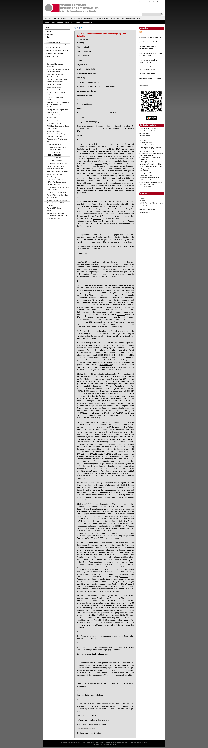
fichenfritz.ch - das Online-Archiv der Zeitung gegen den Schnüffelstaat (58, 104)
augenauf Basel (144, 133)
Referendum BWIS (145, 175)
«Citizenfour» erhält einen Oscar (58, 115)
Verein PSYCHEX (145, 187)
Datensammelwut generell (54, 53)
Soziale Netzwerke (52, 56)
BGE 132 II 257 (102, 355)
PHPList (130, 742)
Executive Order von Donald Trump (56, 98)
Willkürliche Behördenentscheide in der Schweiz (58, 127)
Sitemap (160, 2)
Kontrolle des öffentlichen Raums (57, 50)
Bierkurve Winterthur (146, 142)
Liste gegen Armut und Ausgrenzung (147, 169)
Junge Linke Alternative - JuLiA (150, 164)
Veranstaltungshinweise (60, 22)
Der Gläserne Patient (53, 48)
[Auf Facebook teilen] (79, 28)
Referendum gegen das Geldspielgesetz (55, 75)
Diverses (48, 59)
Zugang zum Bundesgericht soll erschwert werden (57, 111)
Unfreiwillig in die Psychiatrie (57, 163)
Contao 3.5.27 (99, 742)
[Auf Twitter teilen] (82, 28)
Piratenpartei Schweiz (146, 173)
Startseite (48, 18)
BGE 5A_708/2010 (54, 155)
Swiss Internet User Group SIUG (150, 182)
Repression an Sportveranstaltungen (53, 41)
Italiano (140, 2)
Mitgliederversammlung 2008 (57, 200)
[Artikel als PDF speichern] (77, 28)
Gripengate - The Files (54, 123)
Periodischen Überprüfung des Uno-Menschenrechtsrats (57, 135)
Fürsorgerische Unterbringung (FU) (57, 140)
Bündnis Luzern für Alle (147, 145)
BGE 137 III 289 (125, 379)
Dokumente (78, 18)
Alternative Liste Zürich (147, 131)
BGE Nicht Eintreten (55, 160)
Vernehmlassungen (128, 18)
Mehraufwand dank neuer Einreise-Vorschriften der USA (57, 214)
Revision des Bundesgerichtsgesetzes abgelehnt (55, 64)
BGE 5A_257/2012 (54, 152)
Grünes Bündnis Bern (146, 151)
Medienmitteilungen (102, 18)
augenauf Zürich (145, 138)
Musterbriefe (115, 18)
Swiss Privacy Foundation (148, 184)
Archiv (47, 22)
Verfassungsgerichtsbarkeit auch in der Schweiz (58, 188)
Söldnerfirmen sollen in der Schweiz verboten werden (56, 167)
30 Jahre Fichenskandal (147, 73)
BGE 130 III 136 (125, 355)
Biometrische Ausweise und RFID (57, 45)
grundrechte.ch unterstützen (81, 22)
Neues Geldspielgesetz (55, 87)
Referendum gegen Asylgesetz (57, 171)
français (133, 2)
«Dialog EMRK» (66, 18)
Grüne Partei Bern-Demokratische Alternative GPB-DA (151, 154)
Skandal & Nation (53, 120)
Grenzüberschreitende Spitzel (57, 192)
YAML (79, 742)
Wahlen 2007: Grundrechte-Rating (56, 209)
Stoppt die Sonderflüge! (55, 174)
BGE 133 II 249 (106, 365)
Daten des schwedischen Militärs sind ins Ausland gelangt (58, 80)
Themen (56, 18)
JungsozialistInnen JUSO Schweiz (151, 166)
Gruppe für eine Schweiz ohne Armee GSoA (149, 158)
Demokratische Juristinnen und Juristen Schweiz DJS (150, 148)
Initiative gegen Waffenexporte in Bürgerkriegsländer (58, 70)
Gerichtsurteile (89, 18)
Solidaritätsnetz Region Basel (149, 177)
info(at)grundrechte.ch (147, 209)
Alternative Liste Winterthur (148, 128)
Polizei (48, 37)
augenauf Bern (144, 135)
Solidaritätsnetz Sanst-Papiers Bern (151, 180)
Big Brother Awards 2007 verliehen (55, 204)
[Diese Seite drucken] (75, 28)
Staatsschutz (50, 34)
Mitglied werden (150, 2)
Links (138, 18)
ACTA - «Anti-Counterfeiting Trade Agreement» (56, 183)
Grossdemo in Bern (53, 218)
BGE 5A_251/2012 (54, 158)
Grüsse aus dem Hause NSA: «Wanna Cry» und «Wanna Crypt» (57, 92)
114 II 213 (104, 476)
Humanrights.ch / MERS (147, 162)
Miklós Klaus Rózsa (53, 131)
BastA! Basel (143, 140)
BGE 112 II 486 (83, 476)
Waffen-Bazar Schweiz (54, 84)
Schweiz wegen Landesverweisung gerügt (56, 178)
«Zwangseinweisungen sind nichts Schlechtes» (57, 148)
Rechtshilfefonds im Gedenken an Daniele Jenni (57, 196)
